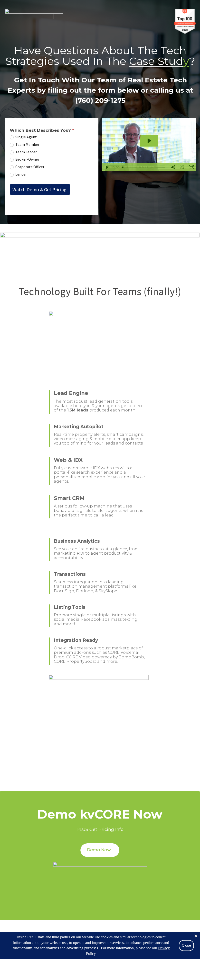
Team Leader (26, 151)
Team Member (27, 144)
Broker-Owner (27, 159)
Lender (21, 174)
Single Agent (26, 136)
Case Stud (156, 61)
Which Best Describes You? (42, 130)
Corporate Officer (29, 166)
